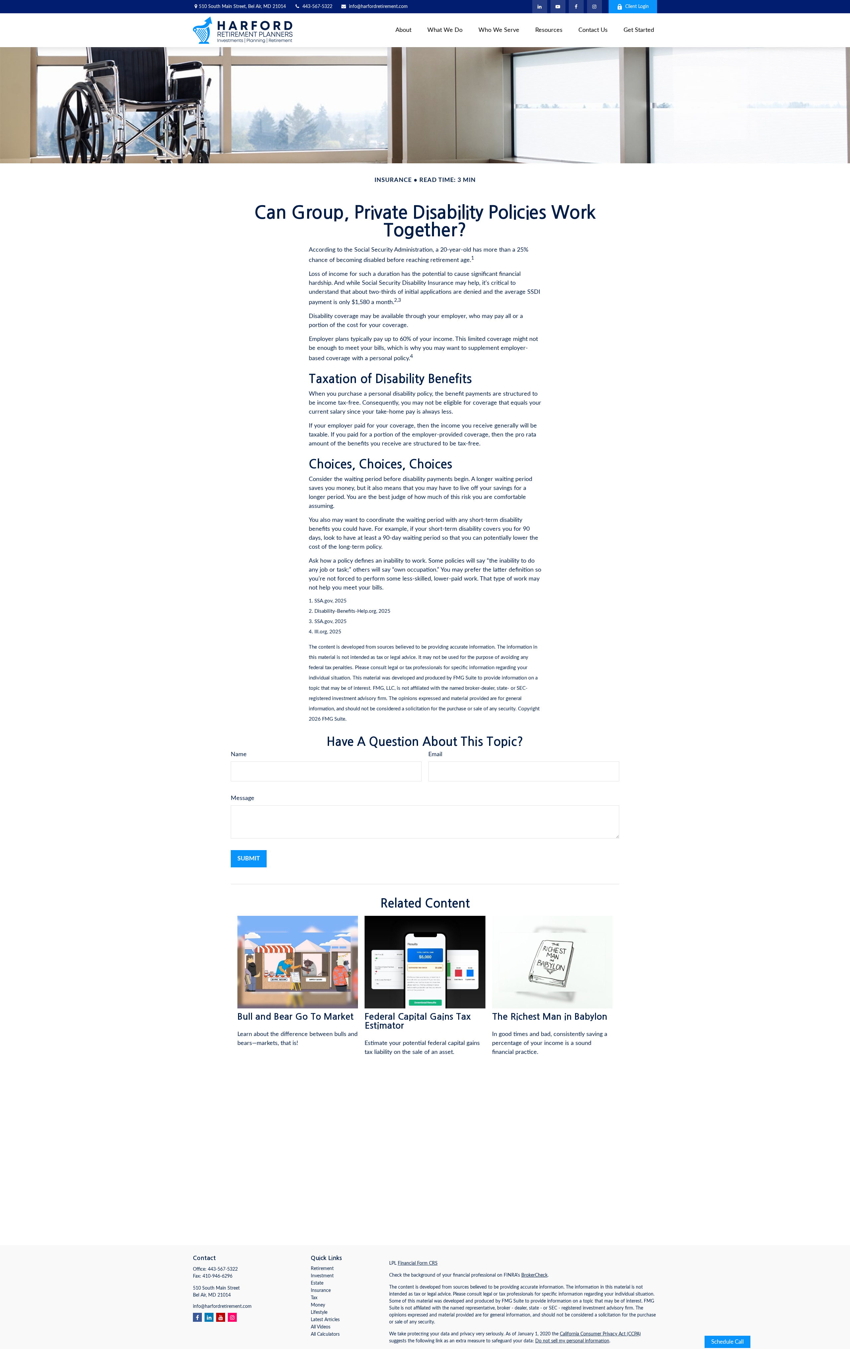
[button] (403, 30)
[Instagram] (232, 1317)
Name (239, 754)
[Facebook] (576, 6)
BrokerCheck (534, 1275)
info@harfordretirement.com (378, 6)
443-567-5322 (317, 6)
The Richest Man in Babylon (549, 1016)
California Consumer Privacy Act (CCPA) (600, 1334)
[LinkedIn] (539, 6)
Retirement (322, 1268)
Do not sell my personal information (572, 1341)
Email (435, 754)
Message (242, 798)
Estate (317, 1283)
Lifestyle (319, 1312)
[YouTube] (558, 6)
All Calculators (325, 1334)
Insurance (321, 1290)
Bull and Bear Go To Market (295, 1016)
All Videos (320, 1327)
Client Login (637, 6)
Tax (314, 1298)
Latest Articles (325, 1319)
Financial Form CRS (418, 1263)
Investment (322, 1276)
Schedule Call (727, 1342)
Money (318, 1305)
